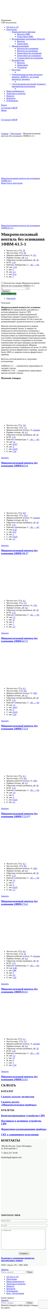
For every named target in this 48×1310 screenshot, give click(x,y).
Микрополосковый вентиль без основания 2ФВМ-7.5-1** (19, 815)
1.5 (14, 539)
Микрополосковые (20, 46)
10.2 (26, 515)
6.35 (15, 530)
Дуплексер (22, 67)
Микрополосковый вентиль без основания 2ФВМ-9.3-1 (19, 990)
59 (24, 250)
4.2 (24, 601)
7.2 (25, 428)
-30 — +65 (34, 265)
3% (34, 255)
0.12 (14, 274)
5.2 (25, 603)
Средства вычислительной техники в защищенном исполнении (29, 85)
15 (14, 617)
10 (14, 793)
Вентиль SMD (23, 34)
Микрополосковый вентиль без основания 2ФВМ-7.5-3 (19, 727)
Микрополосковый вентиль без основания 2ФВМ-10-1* (19, 552)
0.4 (26, 608)
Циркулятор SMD (25, 36)
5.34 (14, 451)
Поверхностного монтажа (23, 32)
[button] (5, 458)
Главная (4, 133)
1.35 (14, 262)
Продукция (16, 133)
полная (36, 430)
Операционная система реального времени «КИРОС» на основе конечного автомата (27, 76)
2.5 (14, 627)
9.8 (24, 513)
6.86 (15, 968)
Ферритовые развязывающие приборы (23, 1129)
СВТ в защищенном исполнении (20, 1134)
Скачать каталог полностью (17, 1096)
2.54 (14, 1065)
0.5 (26, 432)
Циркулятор (22, 44)
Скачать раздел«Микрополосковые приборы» (19, 1103)
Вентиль (21, 41)
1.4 (26, 258)
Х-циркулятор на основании (30, 58)
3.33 (15, 267)
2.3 (14, 272)
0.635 (15, 449)
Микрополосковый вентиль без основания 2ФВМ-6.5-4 (19, 464)
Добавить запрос (8, 294)
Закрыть (5, 1269)
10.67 (15, 444)
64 (25, 253)
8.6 (25, 691)
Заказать (5, 291)
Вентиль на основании (27, 51)
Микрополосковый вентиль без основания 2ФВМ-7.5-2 (19, 902)
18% (35, 693)
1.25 (14, 437)
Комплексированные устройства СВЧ (23, 1115)
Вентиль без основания (27, 48)
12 (14, 442)
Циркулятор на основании (29, 55)
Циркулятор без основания (29, 53)
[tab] (26, 298)
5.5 (25, 1041)
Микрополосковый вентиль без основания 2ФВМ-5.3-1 (19, 1078)
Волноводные (18, 60)
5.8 (24, 425)
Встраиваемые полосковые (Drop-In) (28, 39)
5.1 (24, 1039)
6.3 (24, 688)
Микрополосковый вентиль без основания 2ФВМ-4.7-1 (19, 639)
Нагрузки (16, 70)
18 (37, 260)
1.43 (14, 977)
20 (37, 435)
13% (35, 605)
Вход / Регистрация (15, 1293)
